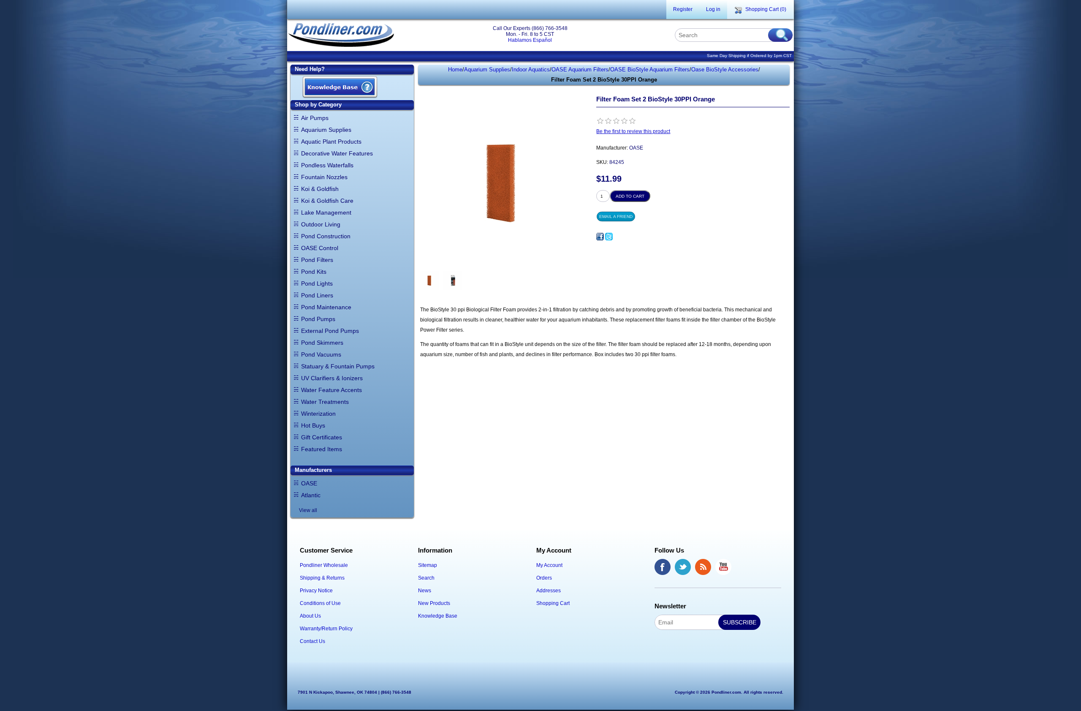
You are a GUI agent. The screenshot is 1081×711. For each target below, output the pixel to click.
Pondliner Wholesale (324, 565)
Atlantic (310, 495)
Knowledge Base (437, 616)
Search (426, 578)
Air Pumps (315, 117)
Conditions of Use (320, 603)
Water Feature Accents (331, 390)
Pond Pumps (318, 319)
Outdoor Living (320, 224)
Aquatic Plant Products (331, 141)
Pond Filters (317, 259)
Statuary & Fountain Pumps (338, 366)
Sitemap (427, 565)
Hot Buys (313, 425)
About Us (310, 616)
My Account (549, 565)
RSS (703, 567)
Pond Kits (313, 271)
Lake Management (326, 212)
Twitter (683, 567)
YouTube (723, 567)
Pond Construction (325, 236)
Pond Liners (317, 295)
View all (308, 510)
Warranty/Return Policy (326, 629)
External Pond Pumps (330, 330)
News (424, 591)
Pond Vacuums (321, 354)
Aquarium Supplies (326, 129)
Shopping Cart (553, 603)
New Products (434, 603)
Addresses (548, 591)
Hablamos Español (530, 40)
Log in (713, 9)
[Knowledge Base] (340, 87)
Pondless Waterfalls (327, 165)
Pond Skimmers (322, 342)
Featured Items (321, 449)
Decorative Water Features (337, 153)
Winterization (318, 413)
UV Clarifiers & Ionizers (332, 378)
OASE (309, 483)
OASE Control (319, 248)
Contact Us (312, 641)
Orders (544, 578)
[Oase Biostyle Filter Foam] (429, 280)
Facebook (663, 567)
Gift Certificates (321, 437)
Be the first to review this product (633, 131)
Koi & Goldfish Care (327, 200)
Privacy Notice (316, 591)
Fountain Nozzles (324, 177)
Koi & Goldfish (320, 188)
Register (683, 9)
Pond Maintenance (326, 307)
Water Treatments (325, 401)
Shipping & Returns (322, 578)
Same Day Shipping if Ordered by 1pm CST (749, 55)
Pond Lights (317, 283)
